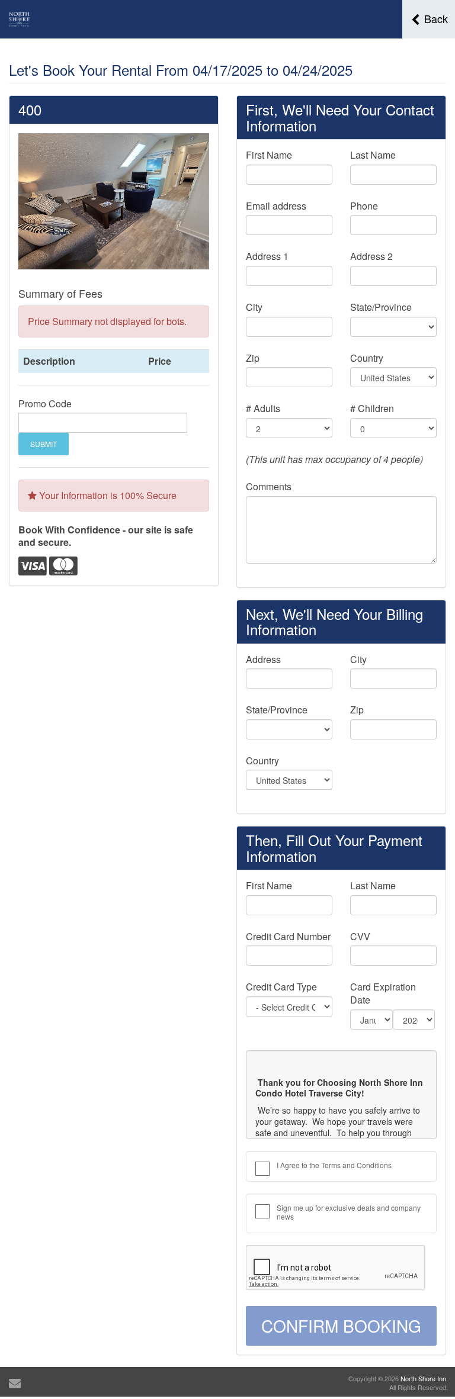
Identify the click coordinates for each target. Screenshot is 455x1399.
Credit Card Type (281, 986)
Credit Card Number (288, 936)
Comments (268, 486)
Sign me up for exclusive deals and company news (349, 1212)
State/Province (381, 307)
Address (263, 659)
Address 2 (371, 256)
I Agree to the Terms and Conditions (334, 1164)
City (254, 307)
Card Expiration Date (383, 993)
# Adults (263, 408)
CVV (360, 936)
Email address (276, 206)
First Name (269, 155)
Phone (364, 206)
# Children (372, 408)
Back (434, 18)
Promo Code (45, 403)
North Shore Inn (423, 1378)
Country (366, 358)
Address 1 (267, 256)
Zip (252, 358)
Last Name (373, 155)
